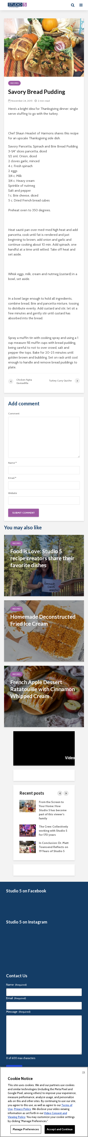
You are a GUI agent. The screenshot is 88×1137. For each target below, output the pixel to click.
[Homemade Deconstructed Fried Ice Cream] (44, 630)
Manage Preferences (26, 1129)
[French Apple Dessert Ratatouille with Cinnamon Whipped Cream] (44, 696)
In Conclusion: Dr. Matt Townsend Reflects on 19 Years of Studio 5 (54, 847)
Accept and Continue (60, 1129)
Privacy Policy (22, 1109)
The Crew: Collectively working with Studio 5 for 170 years (53, 831)
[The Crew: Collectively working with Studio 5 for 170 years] (27, 830)
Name (12, 463)
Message (18, 1011)
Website (12, 493)
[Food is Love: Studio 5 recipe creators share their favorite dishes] (44, 565)
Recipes (14, 83)
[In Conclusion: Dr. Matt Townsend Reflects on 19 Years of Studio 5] (27, 847)
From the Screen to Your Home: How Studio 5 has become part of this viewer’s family (53, 810)
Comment (13, 413)
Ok (83, 1072)
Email (12, 478)
